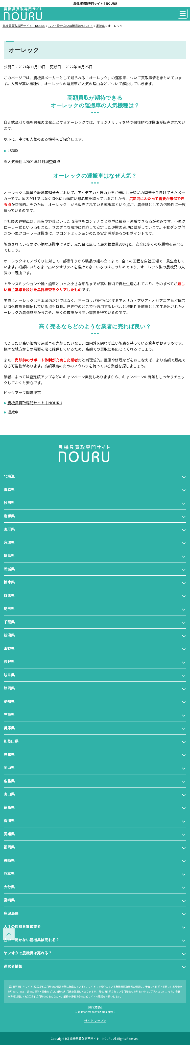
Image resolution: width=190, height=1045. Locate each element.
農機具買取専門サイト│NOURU (95, 3)
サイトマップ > (95, 1020)
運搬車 (13, 411)
